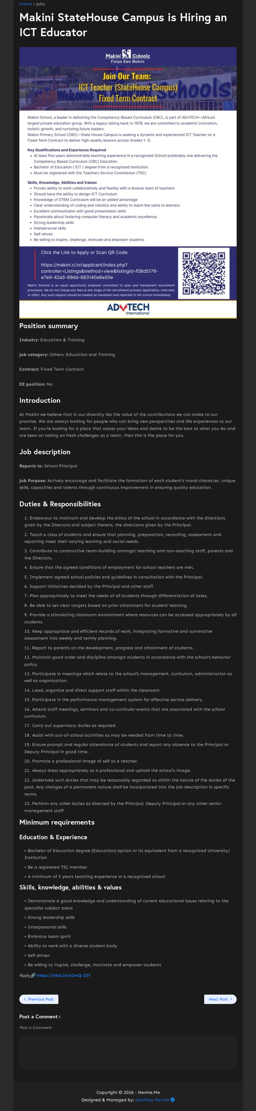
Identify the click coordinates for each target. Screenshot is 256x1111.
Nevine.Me (149, 1092)
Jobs (40, 4)
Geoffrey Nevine (152, 1100)
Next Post (218, 999)
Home (25, 4)
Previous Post (41, 999)
